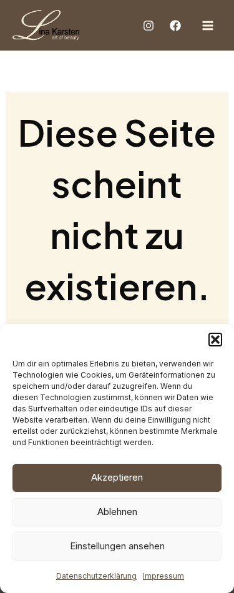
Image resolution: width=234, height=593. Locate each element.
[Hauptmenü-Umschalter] (207, 25)
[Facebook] (175, 25)
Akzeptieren (117, 477)
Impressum (163, 576)
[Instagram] (148, 25)
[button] (215, 339)
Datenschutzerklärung (96, 576)
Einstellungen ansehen (117, 546)
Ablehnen (117, 511)
